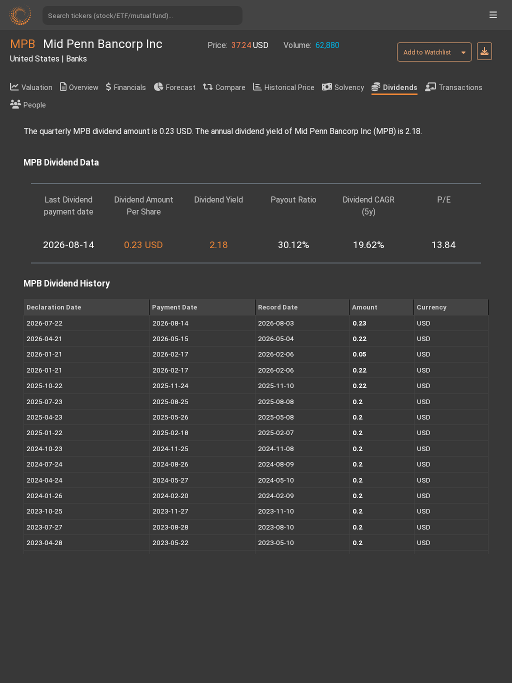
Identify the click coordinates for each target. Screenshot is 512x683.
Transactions (460, 88)
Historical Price (289, 88)
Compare (231, 88)
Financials (130, 88)
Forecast (181, 88)
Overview (83, 88)
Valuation (37, 88)
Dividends (400, 88)
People (35, 105)
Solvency (349, 88)
